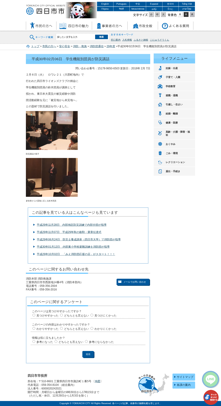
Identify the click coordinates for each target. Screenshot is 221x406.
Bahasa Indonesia (137, 9)
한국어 (170, 4)
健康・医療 (172, 122)
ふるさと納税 (141, 39)
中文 (138, 4)
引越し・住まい (174, 104)
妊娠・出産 (172, 68)
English (105, 4)
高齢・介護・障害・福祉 (178, 133)
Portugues (121, 4)
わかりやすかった (47, 328)
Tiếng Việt (187, 4)
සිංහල (170, 9)
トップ (35, 46)
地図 (97, 381)
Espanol (154, 4)
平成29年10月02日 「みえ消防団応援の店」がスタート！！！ (76, 254)
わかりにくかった (105, 328)
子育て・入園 (173, 77)
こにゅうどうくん (159, 39)
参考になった (44, 341)
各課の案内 (184, 384)
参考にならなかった (101, 341)
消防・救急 (80, 46)
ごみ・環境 (172, 153)
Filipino (105, 9)
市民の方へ (49, 46)
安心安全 (64, 46)
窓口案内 (116, 39)
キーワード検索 (41, 35)
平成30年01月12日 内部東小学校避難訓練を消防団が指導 (73, 246)
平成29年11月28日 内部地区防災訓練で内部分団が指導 (72, 224)
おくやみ (170, 144)
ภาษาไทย (186, 9)
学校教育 (170, 86)
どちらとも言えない (76, 315)
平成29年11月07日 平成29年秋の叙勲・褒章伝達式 (69, 232)
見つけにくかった (105, 315)
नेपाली (121, 9)
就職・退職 (172, 95)
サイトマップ (185, 376)
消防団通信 (97, 46)
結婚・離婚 (172, 113)
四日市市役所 (46, 9)
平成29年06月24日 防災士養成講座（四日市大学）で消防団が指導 (79, 239)
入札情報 (127, 39)
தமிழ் (154, 9)
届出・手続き (173, 171)
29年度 (111, 46)
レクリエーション (175, 162)
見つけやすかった (47, 315)
